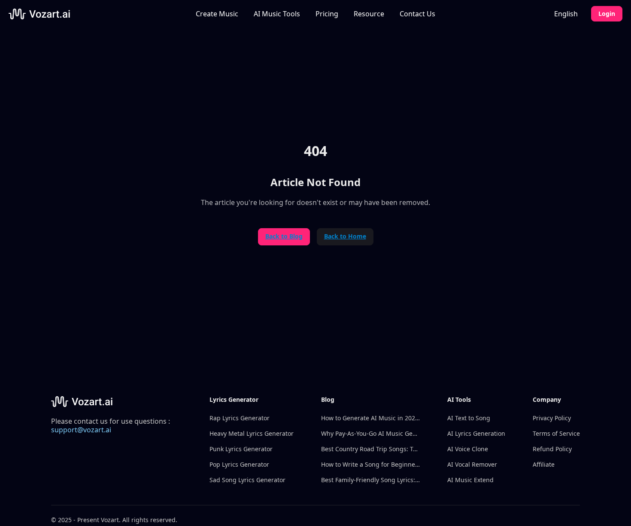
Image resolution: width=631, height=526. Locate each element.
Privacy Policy (552, 418)
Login (606, 13)
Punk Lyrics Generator (241, 449)
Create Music (217, 13)
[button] (277, 14)
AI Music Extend (470, 480)
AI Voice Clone (467, 449)
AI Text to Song (468, 418)
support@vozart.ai (81, 429)
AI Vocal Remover (472, 464)
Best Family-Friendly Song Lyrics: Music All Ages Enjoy (370, 480)
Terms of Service (556, 433)
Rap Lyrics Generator (239, 418)
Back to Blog (284, 236)
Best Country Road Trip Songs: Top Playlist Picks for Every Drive (370, 449)
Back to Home (345, 236)
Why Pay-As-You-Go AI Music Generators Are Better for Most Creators (370, 433)
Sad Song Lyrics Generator (247, 480)
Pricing (327, 13)
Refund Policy (552, 449)
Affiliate (544, 464)
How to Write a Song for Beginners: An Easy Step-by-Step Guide (370, 464)
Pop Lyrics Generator (239, 464)
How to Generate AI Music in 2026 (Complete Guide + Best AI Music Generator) (370, 418)
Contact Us (417, 13)
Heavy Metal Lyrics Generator (251, 433)
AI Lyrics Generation (476, 433)
